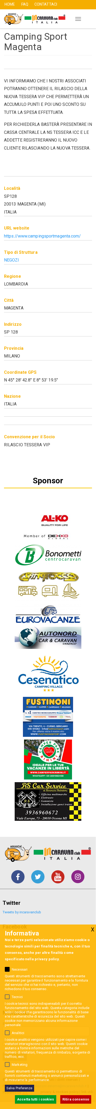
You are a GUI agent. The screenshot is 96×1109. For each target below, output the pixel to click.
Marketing (19, 1065)
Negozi (11, 260)
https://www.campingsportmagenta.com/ (42, 236)
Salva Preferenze (19, 1088)
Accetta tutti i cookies (35, 1099)
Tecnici (17, 997)
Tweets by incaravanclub (22, 912)
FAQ (24, 4)
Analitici (18, 1033)
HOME (10, 4)
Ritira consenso (75, 1099)
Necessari (19, 969)
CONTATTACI (45, 4)
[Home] (32, 19)
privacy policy (47, 959)
